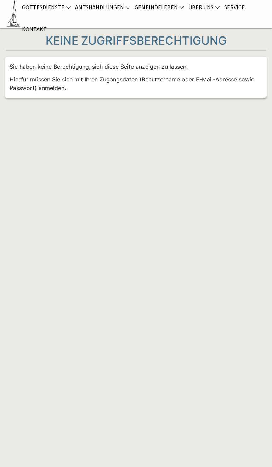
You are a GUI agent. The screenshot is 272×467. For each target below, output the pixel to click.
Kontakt (34, 29)
